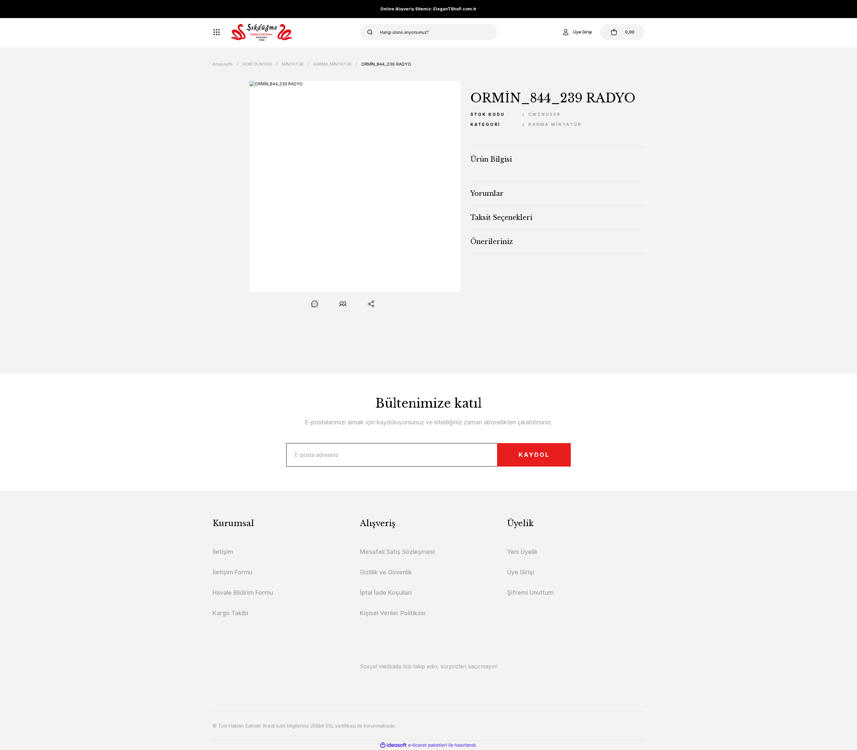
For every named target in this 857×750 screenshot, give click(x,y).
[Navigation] (217, 32)
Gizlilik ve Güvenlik (386, 572)
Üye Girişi (520, 572)
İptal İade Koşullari (386, 592)
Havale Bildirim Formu (243, 592)
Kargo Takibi (230, 612)
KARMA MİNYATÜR (554, 124)
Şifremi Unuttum (530, 592)
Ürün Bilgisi (491, 159)
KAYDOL (534, 454)
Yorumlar (486, 193)
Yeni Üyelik (522, 551)
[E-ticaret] (427, 745)
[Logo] (262, 32)
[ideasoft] (393, 745)
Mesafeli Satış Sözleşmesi (397, 551)
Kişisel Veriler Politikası (392, 612)
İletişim (223, 551)
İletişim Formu (232, 572)
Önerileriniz (491, 242)
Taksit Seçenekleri (501, 218)
